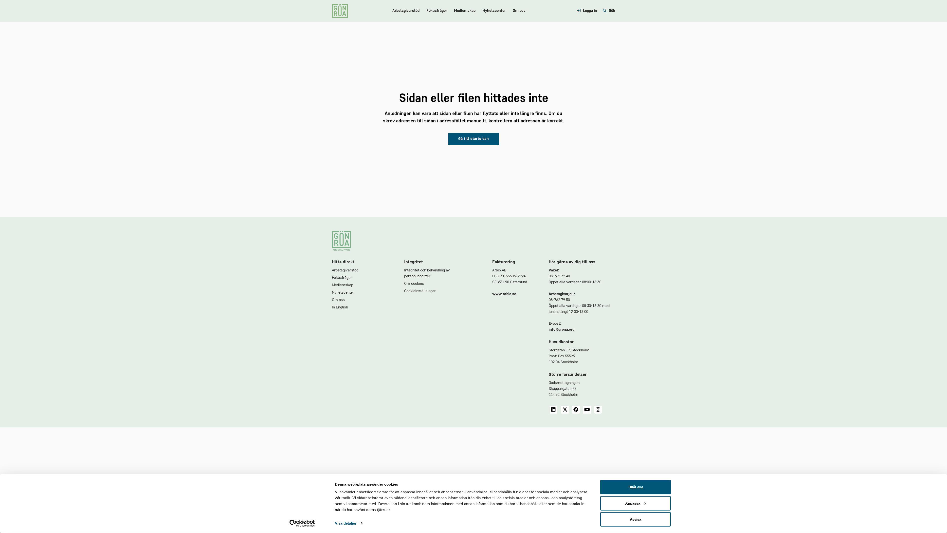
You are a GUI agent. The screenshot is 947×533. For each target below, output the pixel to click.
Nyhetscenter (494, 11)
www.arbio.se (504, 294)
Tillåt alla (635, 487)
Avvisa (635, 519)
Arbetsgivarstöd (405, 11)
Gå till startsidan (473, 139)
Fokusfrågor (436, 11)
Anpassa (632, 503)
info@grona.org (561, 330)
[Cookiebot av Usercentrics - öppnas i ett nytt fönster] (302, 523)
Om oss (519, 11)
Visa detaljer (345, 523)
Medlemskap (464, 11)
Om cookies (414, 284)
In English (340, 307)
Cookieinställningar (420, 291)
